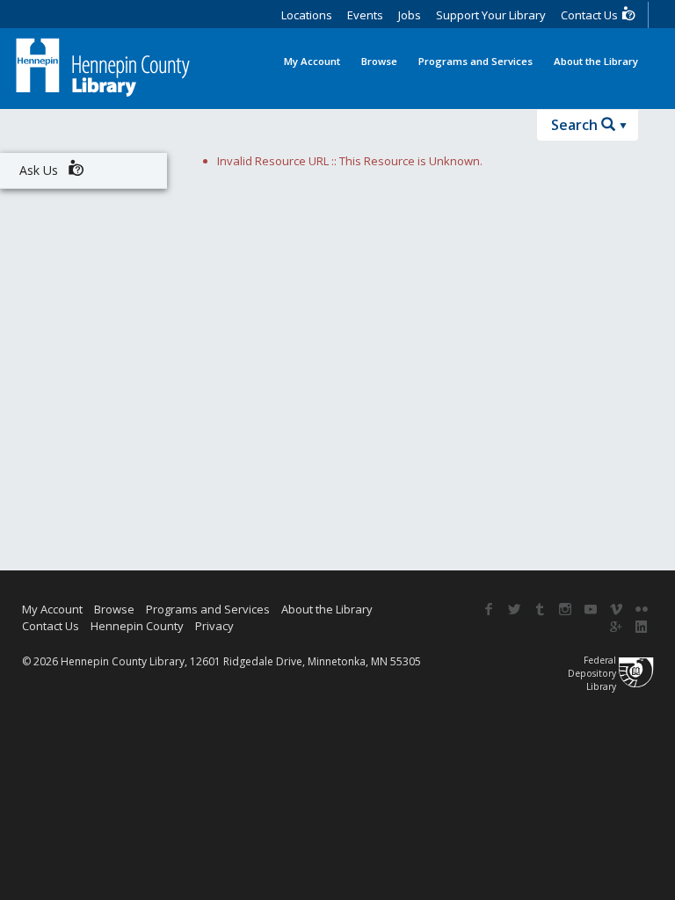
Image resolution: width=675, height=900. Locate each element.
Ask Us (40, 170)
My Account (312, 61)
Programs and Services (475, 61)
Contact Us (591, 15)
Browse (379, 61)
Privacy (214, 626)
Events (365, 15)
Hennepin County (137, 626)
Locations (306, 15)
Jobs (409, 15)
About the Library (596, 61)
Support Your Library (491, 15)
